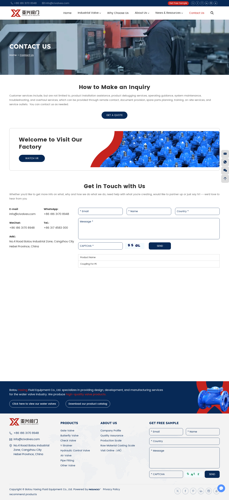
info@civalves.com (57, 3)
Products (69, 423)
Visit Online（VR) (111, 451)
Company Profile (110, 431)
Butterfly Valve (69, 436)
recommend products (23, 494)
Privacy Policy (111, 489)
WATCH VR (31, 158)
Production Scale (111, 441)
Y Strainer (66, 446)
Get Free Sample (178, 3)
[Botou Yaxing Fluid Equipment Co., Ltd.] (25, 13)
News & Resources (168, 13)
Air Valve (66, 456)
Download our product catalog (88, 404)
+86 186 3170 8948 (56, 214)
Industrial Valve (88, 13)
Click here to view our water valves (34, 404)
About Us (141, 13)
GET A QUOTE (114, 115)
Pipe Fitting (67, 461)
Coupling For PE (88, 264)
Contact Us (196, 13)
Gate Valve (67, 431)
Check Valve (68, 441)
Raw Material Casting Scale (117, 446)
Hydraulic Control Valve (75, 451)
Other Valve (67, 466)
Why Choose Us (118, 13)
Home (67, 13)
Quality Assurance (111, 436)
